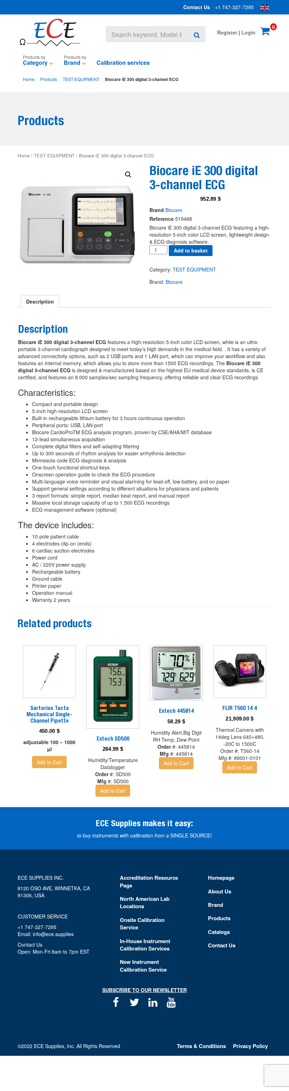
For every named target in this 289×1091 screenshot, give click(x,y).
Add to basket (191, 250)
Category (35, 62)
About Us (219, 891)
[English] (265, 7)
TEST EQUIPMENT (81, 79)
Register (227, 32)
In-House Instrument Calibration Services (145, 944)
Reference (161, 218)
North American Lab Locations (145, 902)
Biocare (173, 209)
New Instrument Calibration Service (143, 965)
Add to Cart (49, 762)
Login (248, 32)
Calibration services (123, 62)
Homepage (221, 877)
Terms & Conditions (201, 1046)
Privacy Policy (250, 1046)
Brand (72, 62)
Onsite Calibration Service (142, 923)
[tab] (40, 301)
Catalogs (219, 932)
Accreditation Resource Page (149, 881)
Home (29, 79)
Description (40, 301)
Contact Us (196, 7)
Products (48, 79)
